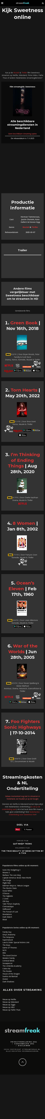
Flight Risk (6, 883)
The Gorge (6, 880)
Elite (4, 953)
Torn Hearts (24, 390)
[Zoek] (43, 3)
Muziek (16, 72)
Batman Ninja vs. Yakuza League (15, 885)
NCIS (4, 950)
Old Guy (5, 901)
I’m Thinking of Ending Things (24, 460)
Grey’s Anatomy (8, 934)
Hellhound (6, 909)
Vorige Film (22, 841)
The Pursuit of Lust (10, 911)
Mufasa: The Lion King (11, 875)
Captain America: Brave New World (16, 878)
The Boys (6, 945)
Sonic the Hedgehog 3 (11, 870)
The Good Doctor (9, 955)
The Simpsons (8, 937)
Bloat (4, 919)
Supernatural (7, 940)
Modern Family (8, 958)
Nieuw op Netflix (9, 999)
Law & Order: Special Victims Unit (15, 942)
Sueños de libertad (10, 976)
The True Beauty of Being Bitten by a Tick (22, 852)
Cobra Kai (6, 968)
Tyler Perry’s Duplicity (11, 904)
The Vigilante (7, 896)
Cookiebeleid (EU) (24, 1044)
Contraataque (8, 906)
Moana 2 (6, 872)
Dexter (5, 979)
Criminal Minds (8, 960)
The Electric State (9, 888)
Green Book (24, 322)
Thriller (24, 72)
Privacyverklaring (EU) (24, 1042)
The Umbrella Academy (11, 966)
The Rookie (7, 971)
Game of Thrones (9, 947)
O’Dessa (5, 893)
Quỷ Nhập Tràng (22, 844)
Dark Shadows (8, 981)
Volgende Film (22, 848)
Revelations (7, 914)
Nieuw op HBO (8, 1007)
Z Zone (5, 898)
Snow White (7, 891)
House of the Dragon (11, 974)
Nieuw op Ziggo (8, 1004)
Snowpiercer (7, 963)
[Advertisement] (22, 46)
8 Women (24, 523)
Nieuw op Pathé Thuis (11, 1010)
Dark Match (7, 917)
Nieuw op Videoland (10, 1002)
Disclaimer (24, 1045)
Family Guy (6, 932)
